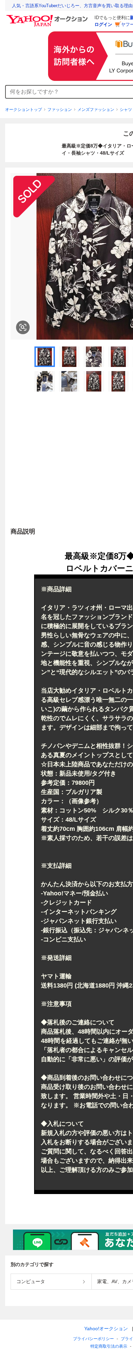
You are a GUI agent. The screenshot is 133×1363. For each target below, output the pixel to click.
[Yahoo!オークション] (48, 17)
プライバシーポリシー (93, 1338)
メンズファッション (95, 109)
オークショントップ (23, 109)
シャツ (126, 109)
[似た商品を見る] (23, 327)
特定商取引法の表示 (108, 1346)
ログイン (103, 24)
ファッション (59, 109)
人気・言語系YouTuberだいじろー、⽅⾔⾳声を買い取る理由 (72, 5)
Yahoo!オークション (106, 1328)
